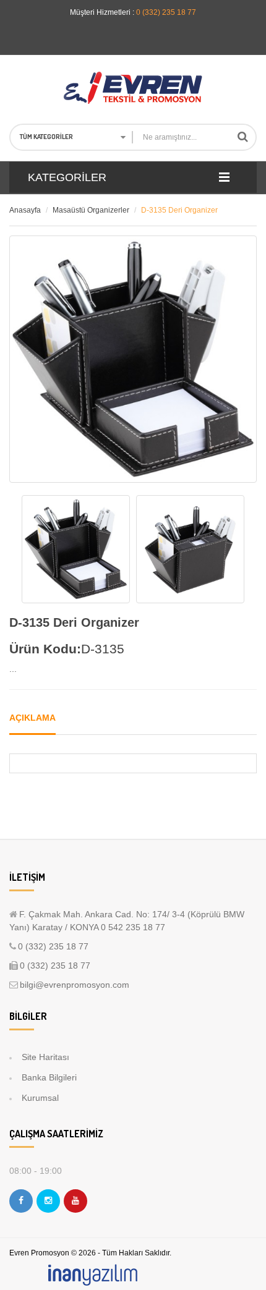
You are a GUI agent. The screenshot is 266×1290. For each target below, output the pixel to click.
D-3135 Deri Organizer (179, 210)
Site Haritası (45, 1057)
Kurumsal (40, 1098)
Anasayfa (25, 210)
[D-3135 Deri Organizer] (76, 549)
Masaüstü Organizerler (91, 210)
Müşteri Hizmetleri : (102, 12)
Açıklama (32, 718)
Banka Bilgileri (49, 1077)
